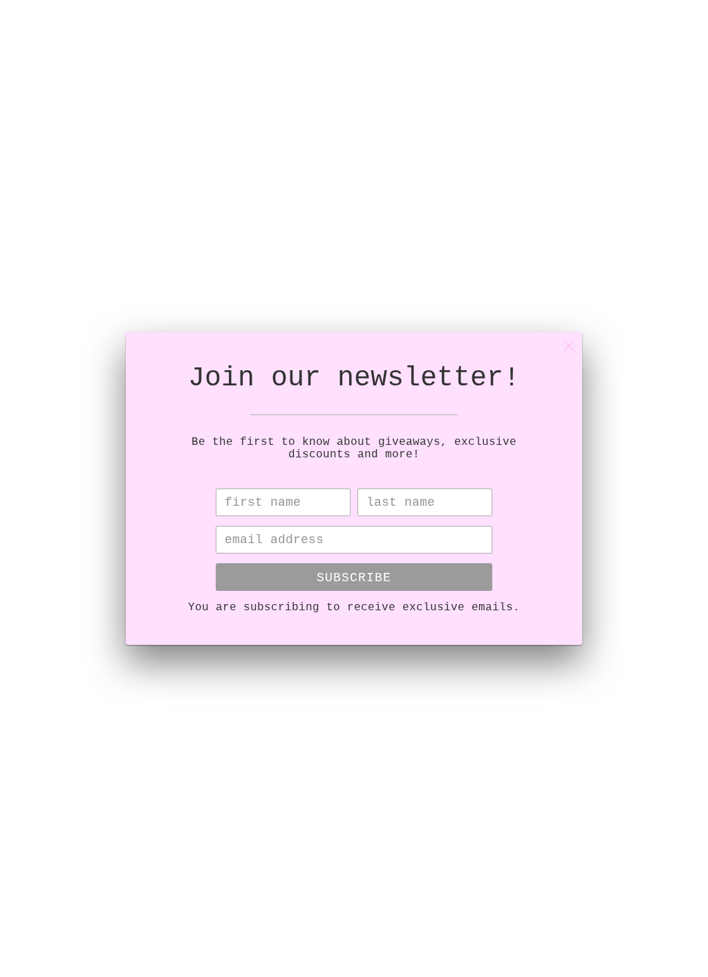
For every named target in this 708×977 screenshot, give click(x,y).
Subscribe (354, 578)
